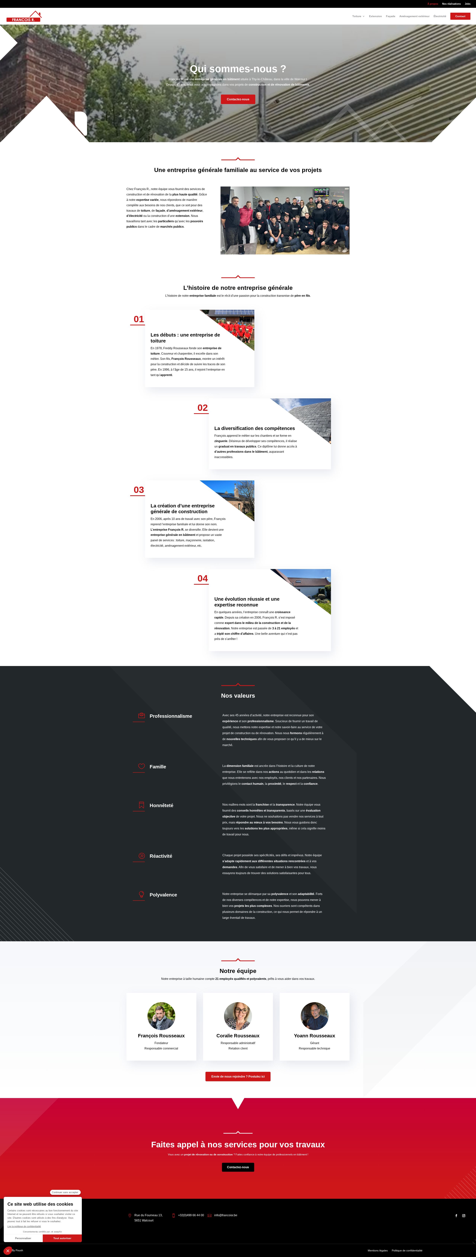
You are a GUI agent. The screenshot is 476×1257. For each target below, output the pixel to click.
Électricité (440, 16)
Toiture (356, 16)
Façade (390, 16)
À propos (432, 4)
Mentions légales (378, 1250)
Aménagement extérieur (414, 16)
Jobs (467, 4)
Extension (375, 16)
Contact (460, 16)
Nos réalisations (451, 4)
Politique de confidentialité (407, 1250)
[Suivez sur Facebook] (456, 1216)
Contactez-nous (238, 99)
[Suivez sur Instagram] (464, 1216)
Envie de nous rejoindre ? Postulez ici (238, 1076)
